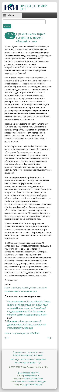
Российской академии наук (28, 362)
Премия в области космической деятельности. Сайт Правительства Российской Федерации (26, 324)
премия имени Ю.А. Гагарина (17, 291)
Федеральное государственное (28, 352)
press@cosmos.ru (31, 375)
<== (7, 338)
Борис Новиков (11, 288)
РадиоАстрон (23, 288)
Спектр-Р (33, 288)
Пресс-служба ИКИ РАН (28, 372)
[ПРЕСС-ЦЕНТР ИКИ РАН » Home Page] (11, 9)
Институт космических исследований (28, 359)
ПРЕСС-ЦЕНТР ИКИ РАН (33, 7)
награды (33, 291)
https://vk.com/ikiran (33, 378)
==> (49, 338)
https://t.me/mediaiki (32, 384)
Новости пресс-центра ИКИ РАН (22, 333)
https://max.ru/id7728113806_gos (30, 381)
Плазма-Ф (43, 288)
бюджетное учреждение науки (28, 355)
